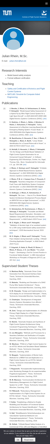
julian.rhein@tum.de (18, 61)
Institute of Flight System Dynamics (34, 17)
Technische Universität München (7, 13)
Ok (18, 440)
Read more (28, 440)
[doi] (44, 119)
